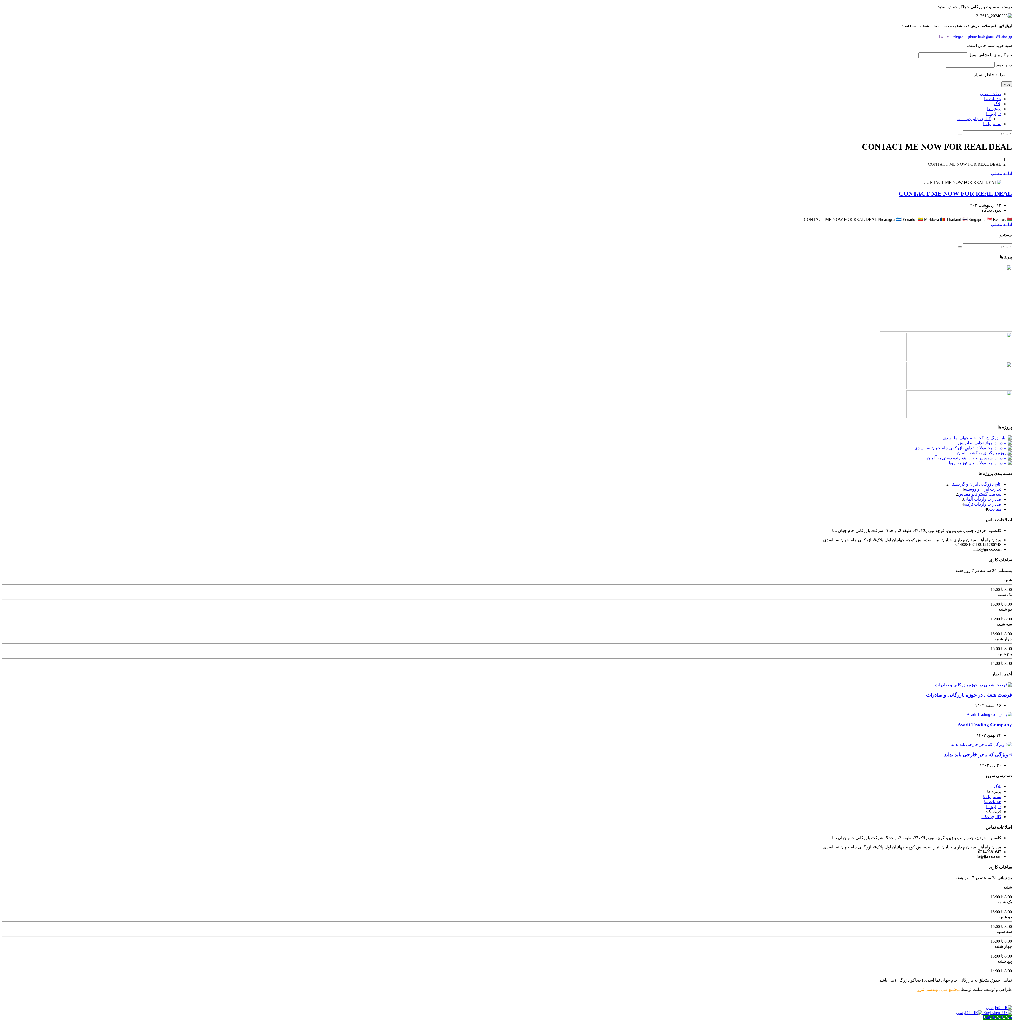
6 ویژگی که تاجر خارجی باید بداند (978, 754)
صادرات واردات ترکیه (982, 504)
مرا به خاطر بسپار (990, 74)
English (989, 1012)
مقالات (995, 509)
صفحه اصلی (990, 93)
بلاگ (997, 103)
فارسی (992, 1007)
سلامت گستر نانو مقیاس (979, 494)
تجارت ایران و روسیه (983, 489)
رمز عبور (1004, 64)
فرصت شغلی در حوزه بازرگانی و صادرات (969, 695)
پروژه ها (994, 108)
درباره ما (993, 113)
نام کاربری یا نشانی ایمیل (990, 55)
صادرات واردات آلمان (982, 499)
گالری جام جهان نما (974, 118)
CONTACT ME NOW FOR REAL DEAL (955, 193)
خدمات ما (992, 98)
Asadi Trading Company (984, 724)
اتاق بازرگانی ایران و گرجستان (975, 484)
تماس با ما (992, 124)
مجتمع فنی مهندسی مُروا (938, 989)
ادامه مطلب (1001, 173)
